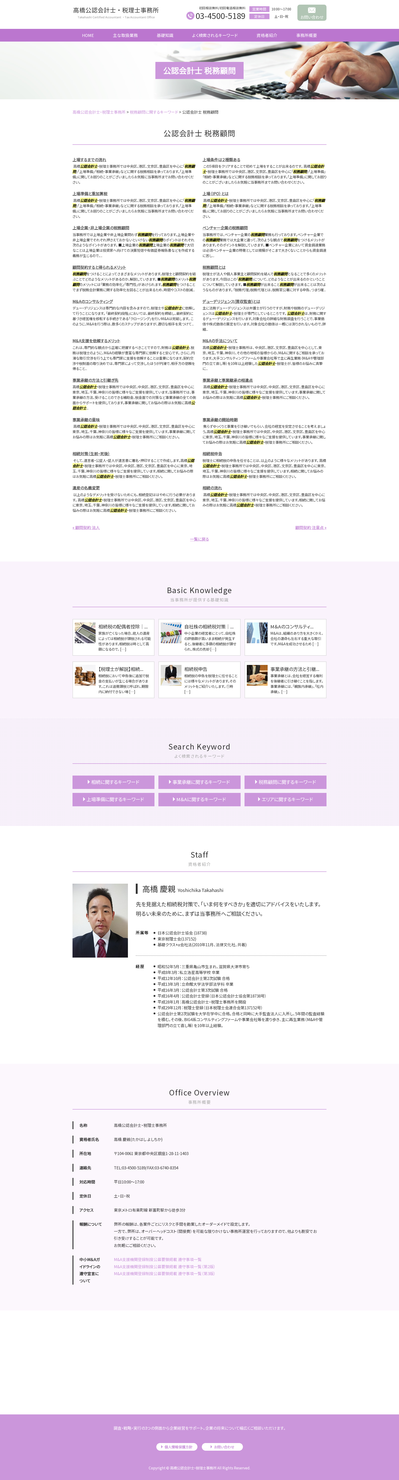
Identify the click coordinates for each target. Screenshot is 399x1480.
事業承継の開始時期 (220, 419)
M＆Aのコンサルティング (93, 301)
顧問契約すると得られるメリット (99, 267)
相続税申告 (212, 453)
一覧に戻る (199, 539)
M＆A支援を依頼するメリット (96, 340)
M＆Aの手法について (220, 340)
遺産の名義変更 (86, 488)
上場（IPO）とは (216, 193)
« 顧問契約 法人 (86, 527)
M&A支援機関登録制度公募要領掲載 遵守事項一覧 (158, 1259)
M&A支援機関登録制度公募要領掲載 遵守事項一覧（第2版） (165, 1266)
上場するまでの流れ (89, 159)
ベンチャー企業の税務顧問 (225, 227)
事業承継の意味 (86, 419)
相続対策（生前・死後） (91, 453)
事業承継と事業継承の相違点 (228, 380)
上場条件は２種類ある (221, 159)
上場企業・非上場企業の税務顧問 (101, 227)
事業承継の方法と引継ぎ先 (95, 380)
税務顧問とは (214, 267)
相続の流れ (212, 488)
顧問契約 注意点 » (310, 527)
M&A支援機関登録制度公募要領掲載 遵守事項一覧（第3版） (165, 1273)
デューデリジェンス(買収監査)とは (231, 301)
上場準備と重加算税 (90, 193)
